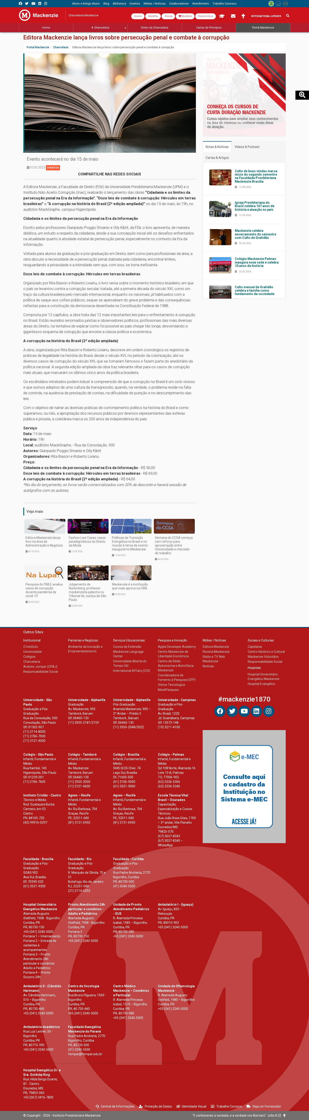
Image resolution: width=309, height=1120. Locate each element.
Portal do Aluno (205, 16)
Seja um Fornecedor (266, 1106)
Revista (168, 16)
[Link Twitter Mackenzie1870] (27, 3)
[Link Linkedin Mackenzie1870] (39, 3)
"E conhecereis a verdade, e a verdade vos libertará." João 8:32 (238, 1115)
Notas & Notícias (217, 147)
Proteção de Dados (158, 1106)
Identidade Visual (194, 1106)
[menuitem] (86, 3)
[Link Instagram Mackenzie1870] (45, 3)
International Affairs (266, 16)
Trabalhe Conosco (229, 1106)
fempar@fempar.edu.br (85, 1054)
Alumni (138, 16)
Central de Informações (117, 1106)
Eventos (53, 167)
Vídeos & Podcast (247, 147)
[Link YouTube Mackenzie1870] (33, 3)
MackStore (186, 16)
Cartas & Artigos (217, 158)
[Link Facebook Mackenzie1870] (20, 3)
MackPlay (153, 16)
